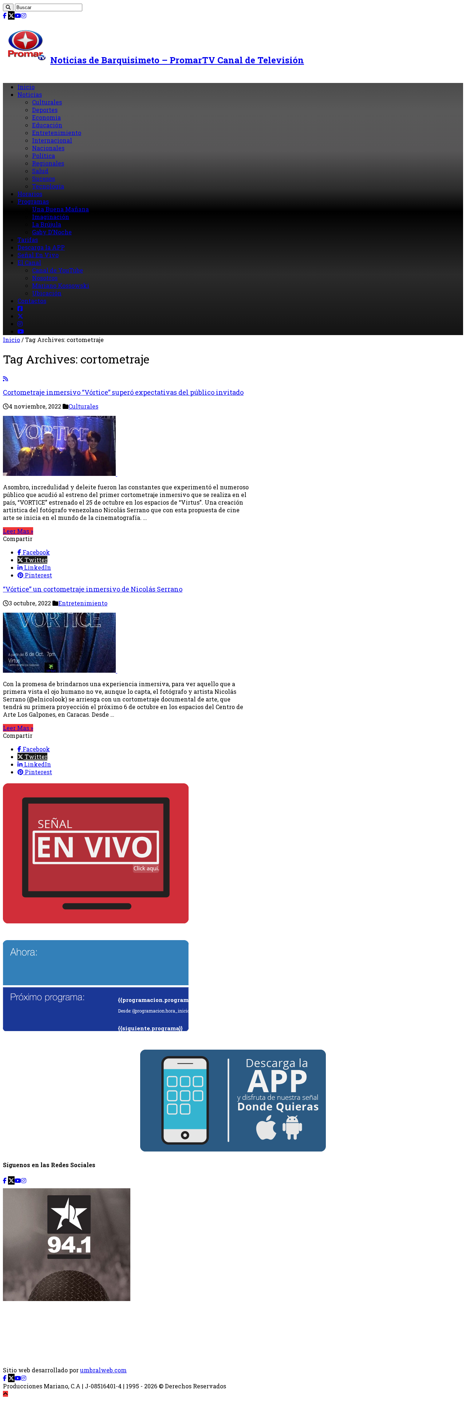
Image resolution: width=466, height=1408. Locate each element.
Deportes (45, 110)
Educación (47, 125)
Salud (40, 171)
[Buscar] (8, 7)
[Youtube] (18, 15)
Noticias (29, 94)
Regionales (48, 163)
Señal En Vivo (38, 255)
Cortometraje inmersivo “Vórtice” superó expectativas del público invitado (123, 392)
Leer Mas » (18, 531)
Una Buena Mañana (60, 209)
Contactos (31, 301)
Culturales (47, 102)
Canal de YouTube (57, 270)
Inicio (26, 87)
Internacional (52, 140)
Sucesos (43, 178)
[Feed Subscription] (5, 378)
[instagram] (23, 15)
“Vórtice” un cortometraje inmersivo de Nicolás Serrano (92, 589)
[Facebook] (5, 15)
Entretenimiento (56, 132)
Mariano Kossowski (60, 285)
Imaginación (50, 216)
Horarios (29, 194)
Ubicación (47, 293)
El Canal (29, 262)
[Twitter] (11, 15)
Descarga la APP (41, 247)
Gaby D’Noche (52, 232)
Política (43, 155)
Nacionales (48, 148)
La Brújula (46, 224)
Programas (33, 201)
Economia (46, 117)
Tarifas (27, 239)
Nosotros (45, 278)
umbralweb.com (103, 1370)
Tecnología (48, 186)
